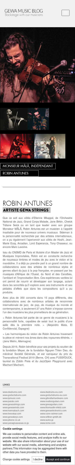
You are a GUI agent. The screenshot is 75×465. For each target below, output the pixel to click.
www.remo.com (47, 423)
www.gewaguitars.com (51, 404)
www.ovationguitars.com (52, 401)
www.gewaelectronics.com (53, 410)
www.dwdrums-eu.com (51, 392)
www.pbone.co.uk (11, 420)
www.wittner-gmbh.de (51, 417)
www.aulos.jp (46, 420)
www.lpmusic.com (11, 398)
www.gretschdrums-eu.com (53, 395)
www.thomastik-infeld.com (53, 407)
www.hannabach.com (13, 410)
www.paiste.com (11, 401)
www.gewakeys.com (13, 417)
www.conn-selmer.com (51, 413)
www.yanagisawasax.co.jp (16, 423)
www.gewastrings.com (14, 404)
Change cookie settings (16, 459)
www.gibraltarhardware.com (54, 398)
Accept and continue (58, 459)
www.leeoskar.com (12, 413)
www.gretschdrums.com (14, 395)
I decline (38, 459)
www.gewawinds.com (13, 407)
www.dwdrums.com (12, 392)
